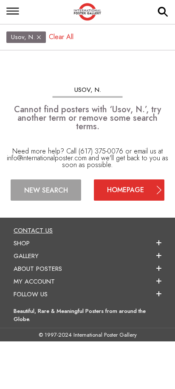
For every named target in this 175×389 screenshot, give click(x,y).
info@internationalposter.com (47, 158)
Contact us (33, 230)
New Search (46, 190)
